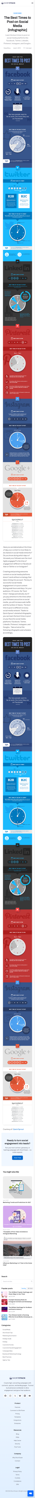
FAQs (17, 1437)
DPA (17, 1484)
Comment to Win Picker (17, 1410)
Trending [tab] (23, 1288)
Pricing (17, 1413)
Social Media (6, 1329)
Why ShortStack (17, 1457)
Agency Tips (6, 1360)
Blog (17, 1434)
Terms (17, 1474)
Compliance (17, 1481)
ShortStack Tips (8, 1332)
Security (17, 1444)
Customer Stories (8, 1345)
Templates (17, 1417)
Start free (17, 1158)
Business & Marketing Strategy (12, 1354)
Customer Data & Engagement (12, 1348)
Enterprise (17, 1423)
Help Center (17, 1440)
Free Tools (17, 1447)
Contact (17, 1461)
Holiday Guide (7, 1339)
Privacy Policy (17, 1471)
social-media (17, 13)
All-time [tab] (30, 1288)
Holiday (5, 1342)
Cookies (17, 1478)
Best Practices (7, 1357)
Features (17, 1407)
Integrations (17, 1420)
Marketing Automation (10, 1335)
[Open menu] (32, 3)
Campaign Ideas (8, 1351)
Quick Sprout (18, 1129)
